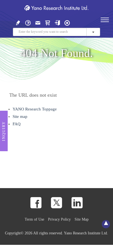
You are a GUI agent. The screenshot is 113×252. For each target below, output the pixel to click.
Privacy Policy (59, 219)
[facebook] (36, 202)
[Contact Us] (38, 22)
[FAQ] (28, 22)
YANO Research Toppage (35, 109)
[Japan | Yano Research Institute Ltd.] (67, 22)
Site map (20, 116)
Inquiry (4, 131)
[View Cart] (47, 22)
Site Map (82, 219)
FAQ (17, 124)
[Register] (18, 22)
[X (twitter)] (56, 202)
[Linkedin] (77, 202)
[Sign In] (57, 22)
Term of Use (34, 219)
